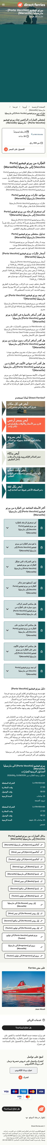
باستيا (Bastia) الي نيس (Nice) (26, 881)
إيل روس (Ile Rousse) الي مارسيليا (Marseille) (22, 904)
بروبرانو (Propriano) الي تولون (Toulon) (23, 956)
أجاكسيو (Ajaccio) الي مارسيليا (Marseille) (21, 845)
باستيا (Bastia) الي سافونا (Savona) (24, 889)
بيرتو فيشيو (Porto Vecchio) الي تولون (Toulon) (21, 936)
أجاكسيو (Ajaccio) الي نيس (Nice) (25, 852)
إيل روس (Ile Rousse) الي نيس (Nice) (23, 913)
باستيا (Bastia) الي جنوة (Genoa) (26, 867)
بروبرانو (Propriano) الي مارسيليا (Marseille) (21, 947)
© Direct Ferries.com (38, 1126)
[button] (24, 528)
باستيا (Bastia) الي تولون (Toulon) (25, 896)
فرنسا (15, 107)
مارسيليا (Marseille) (37, 110)
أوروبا (24, 107)
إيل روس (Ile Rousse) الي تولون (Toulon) (22, 928)
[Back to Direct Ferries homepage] (31, 4)
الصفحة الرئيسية (38, 107)
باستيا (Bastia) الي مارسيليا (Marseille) (23, 874)
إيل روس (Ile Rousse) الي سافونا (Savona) (21, 921)
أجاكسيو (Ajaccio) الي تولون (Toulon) (24, 859)
